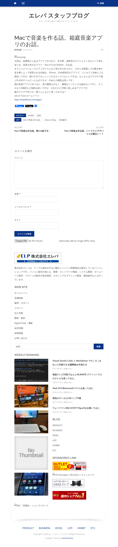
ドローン (18, 308)
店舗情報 (18, 297)
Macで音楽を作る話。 (32, 120)
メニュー (23, 3)
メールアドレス (22, 206)
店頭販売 (62, 120)
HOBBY (31, 115)
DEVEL (56, 435)
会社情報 (18, 328)
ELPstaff (17, 50)
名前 (17, 193)
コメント (18, 157)
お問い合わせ (20, 338)
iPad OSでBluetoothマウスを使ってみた (73, 388)
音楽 (39, 115)
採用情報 (18, 333)
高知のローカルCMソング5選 (67, 398)
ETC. (55, 450)
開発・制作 (19, 318)
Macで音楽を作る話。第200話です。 (32, 131)
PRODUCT (57, 425)
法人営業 (18, 313)
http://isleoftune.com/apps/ (28, 99)
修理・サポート (21, 303)
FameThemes (67, 538)
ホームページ (20, 292)
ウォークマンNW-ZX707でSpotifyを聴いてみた (76, 407)
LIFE (55, 440)
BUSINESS (57, 430)
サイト (17, 219)
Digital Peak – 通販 (23, 323)
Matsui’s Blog (50, 120)
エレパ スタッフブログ (59, 15)
